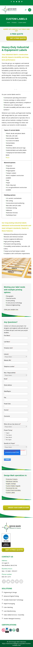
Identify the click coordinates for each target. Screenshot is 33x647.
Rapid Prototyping (9, 603)
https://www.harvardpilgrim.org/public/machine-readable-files (16, 644)
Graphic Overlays (11, 483)
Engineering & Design (10, 592)
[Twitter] (16, 1)
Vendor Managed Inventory (12, 618)
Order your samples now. (11, 309)
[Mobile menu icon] (29, 9)
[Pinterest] (22, 1)
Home (8, 22)
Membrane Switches (12, 481)
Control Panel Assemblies (13, 490)
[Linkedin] (14, 1)
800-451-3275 (6, 577)
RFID (7, 157)
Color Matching (8, 607)
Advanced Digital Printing (11, 596)
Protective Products (12, 479)
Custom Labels (10, 492)
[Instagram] (19, 1)
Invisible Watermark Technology (13, 600)
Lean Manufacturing (10, 611)
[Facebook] (11, 1)
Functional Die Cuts (11, 488)
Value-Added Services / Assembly (14, 615)
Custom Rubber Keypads (13, 486)
